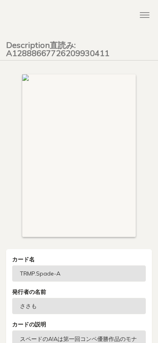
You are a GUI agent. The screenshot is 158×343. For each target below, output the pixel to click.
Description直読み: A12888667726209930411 (57, 47)
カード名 (23, 259)
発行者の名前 (29, 291)
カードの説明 (29, 324)
